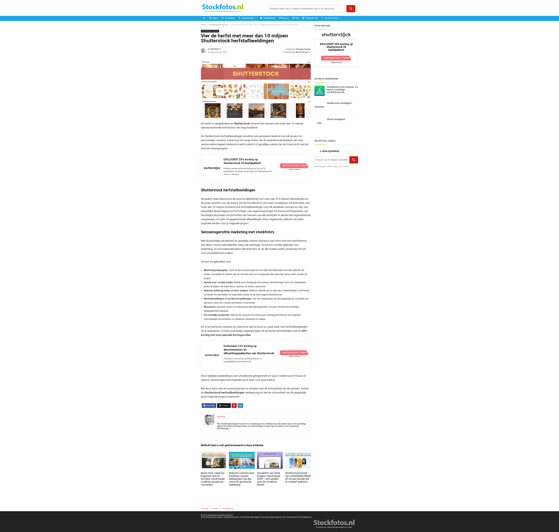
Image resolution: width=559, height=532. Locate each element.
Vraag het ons (311, 18)
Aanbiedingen (247, 18)
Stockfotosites (331, 18)
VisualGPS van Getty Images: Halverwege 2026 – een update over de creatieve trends (268, 479)
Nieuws (285, 18)
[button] (350, 8)
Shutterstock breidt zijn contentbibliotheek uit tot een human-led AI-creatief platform (298, 477)
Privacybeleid (227, 509)
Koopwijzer (229, 18)
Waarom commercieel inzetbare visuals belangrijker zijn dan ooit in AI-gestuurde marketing (241, 479)
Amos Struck (302, 52)
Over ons (204, 509)
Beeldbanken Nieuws (218, 25)
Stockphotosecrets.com (233, 517)
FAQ (297, 18)
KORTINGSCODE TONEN (294, 165)
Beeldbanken (269, 18)
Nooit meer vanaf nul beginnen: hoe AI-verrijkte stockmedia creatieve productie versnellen (212, 479)
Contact (215, 509)
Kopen (215, 18)
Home (204, 25)
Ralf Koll (214, 49)
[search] (307, 8)
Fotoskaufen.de (293, 517)
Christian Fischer (303, 49)
